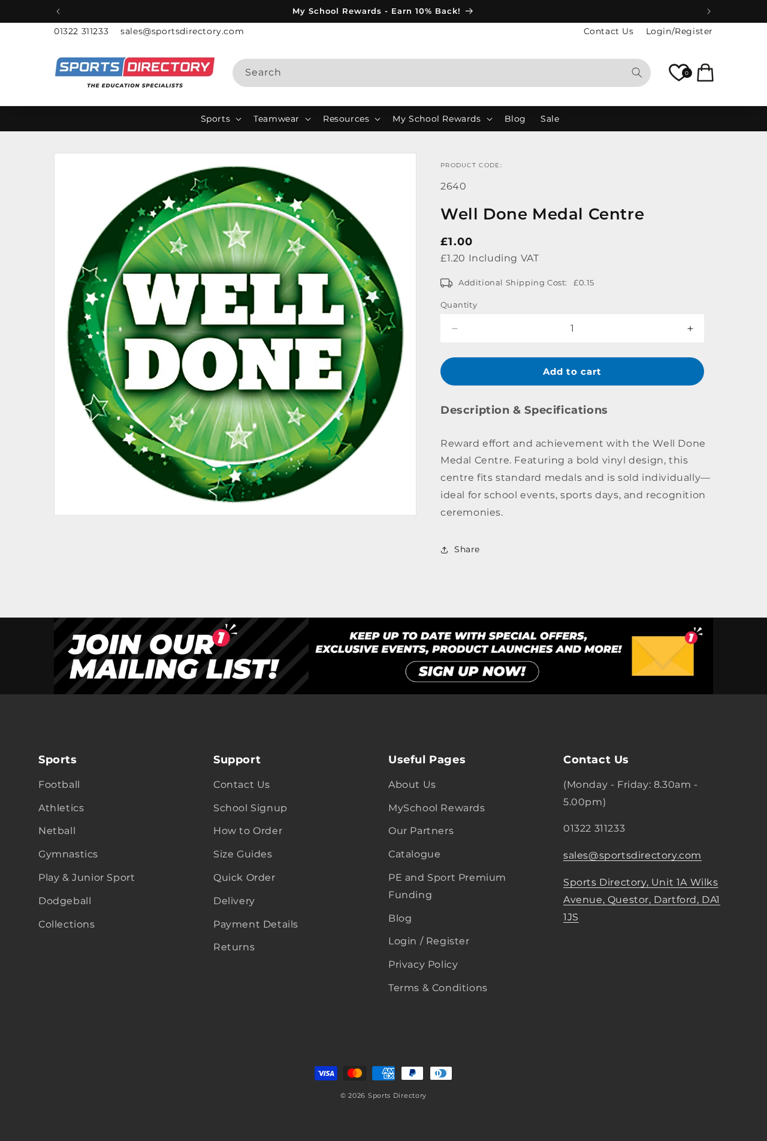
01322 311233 (81, 31)
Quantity (458, 304)
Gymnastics (68, 854)
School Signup (250, 808)
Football (59, 785)
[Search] (637, 72)
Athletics (61, 808)
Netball (57, 831)
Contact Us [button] (596, 760)
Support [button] (237, 760)
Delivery (234, 901)
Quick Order (244, 878)
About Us (412, 785)
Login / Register (429, 941)
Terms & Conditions (438, 988)
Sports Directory (397, 1095)
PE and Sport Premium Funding (447, 886)
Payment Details (255, 924)
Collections (66, 924)
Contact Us (609, 31)
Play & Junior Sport (86, 878)
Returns (234, 947)
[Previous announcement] (58, 11)
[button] (220, 118)
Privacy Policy (423, 965)
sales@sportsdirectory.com (182, 31)
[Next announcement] (709, 11)
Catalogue (414, 854)
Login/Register (679, 31)
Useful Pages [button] (427, 760)
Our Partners (421, 831)
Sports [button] (57, 760)
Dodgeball (64, 901)
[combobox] (442, 72)
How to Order (247, 831)
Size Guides (243, 854)
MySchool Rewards (436, 808)
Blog (400, 918)
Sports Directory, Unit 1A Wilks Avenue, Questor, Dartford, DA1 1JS (641, 900)
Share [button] (467, 549)
